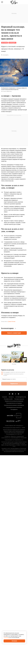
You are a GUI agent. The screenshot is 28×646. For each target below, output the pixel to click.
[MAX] (9, 393)
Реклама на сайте (8, 399)
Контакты (11, 397)
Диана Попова (11, 321)
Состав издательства (20, 397)
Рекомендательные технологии (14, 407)
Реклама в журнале (19, 399)
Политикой (6, 373)
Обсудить (6, 55)
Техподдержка (14, 409)
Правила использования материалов (14, 401)
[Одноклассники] (15, 393)
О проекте (4, 397)
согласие (7, 372)
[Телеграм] (18, 393)
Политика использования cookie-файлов (14, 405)
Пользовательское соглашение (14, 403)
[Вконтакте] (12, 393)
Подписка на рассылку (7, 370)
